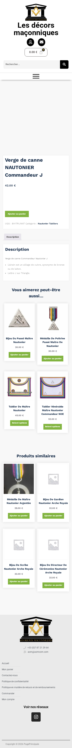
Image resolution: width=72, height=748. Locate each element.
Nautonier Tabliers (48, 223)
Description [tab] (12, 237)
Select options (19, 423)
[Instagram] (36, 717)
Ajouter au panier (17, 214)
